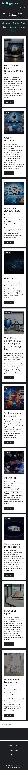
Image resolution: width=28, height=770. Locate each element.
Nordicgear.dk (10, 3)
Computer (16, 23)
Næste (9, 724)
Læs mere (9, 102)
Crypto (23, 23)
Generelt (13, 27)
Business (8, 23)
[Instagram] (11, 755)
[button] (20, 7)
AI (3, 23)
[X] (16, 755)
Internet (22, 27)
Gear (4, 27)
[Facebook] (14, 755)
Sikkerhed (14, 31)
